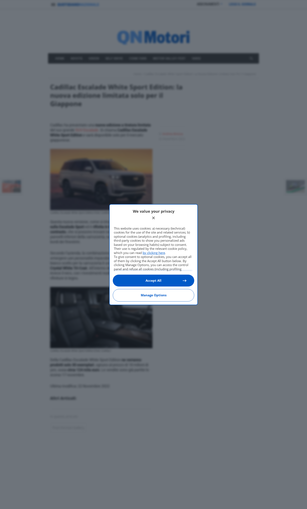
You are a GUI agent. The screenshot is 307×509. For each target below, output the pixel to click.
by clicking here (154, 253)
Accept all (153, 280)
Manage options (153, 295)
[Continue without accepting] (153, 218)
